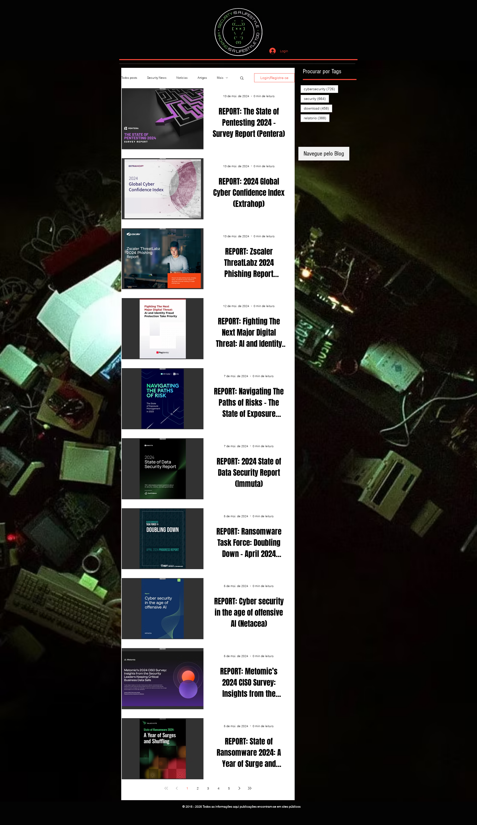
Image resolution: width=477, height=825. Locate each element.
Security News (156, 77)
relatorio (316, 118)
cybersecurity (321, 88)
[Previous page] (176, 788)
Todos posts (129, 77)
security (316, 98)
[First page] (166, 788)
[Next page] (239, 788)
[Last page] (249, 788)
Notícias (182, 77)
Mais (220, 77)
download (318, 108)
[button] (241, 78)
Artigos (202, 77)
